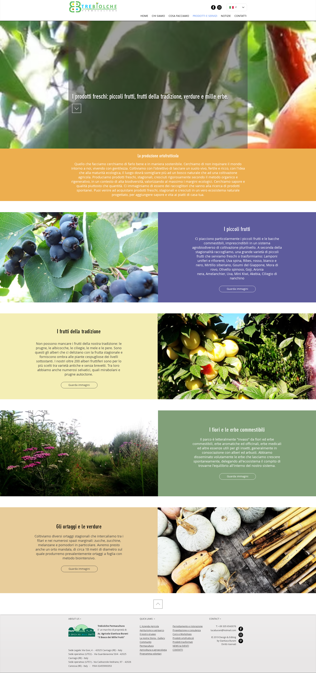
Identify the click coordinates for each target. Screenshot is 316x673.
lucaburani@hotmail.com (223, 630)
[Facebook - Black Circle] (213, 7)
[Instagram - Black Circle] (219, 7)
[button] (237, 289)
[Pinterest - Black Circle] (240, 641)
